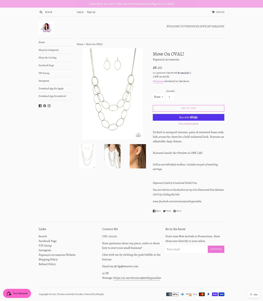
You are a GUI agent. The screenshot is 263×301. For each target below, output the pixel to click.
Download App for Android (52, 96)
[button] (188, 72)
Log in (80, 12)
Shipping (158, 81)
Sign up (91, 12)
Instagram (44, 80)
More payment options (188, 123)
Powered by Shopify (94, 294)
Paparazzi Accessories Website (57, 255)
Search (43, 236)
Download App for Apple (51, 88)
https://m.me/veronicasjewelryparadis (137, 278)
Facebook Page (46, 65)
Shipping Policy (48, 259)
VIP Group (44, 73)
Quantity (170, 91)
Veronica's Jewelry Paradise (70, 294)
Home (42, 42)
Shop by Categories (49, 50)
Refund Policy (47, 264)
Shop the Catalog (47, 57)
